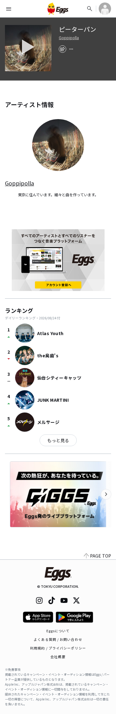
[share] (62, 49)
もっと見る (58, 440)
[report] (71, 49)
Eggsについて (58, 630)
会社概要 (57, 656)
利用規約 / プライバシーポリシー (58, 648)
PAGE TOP (100, 556)
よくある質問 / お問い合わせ (58, 639)
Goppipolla (69, 37)
